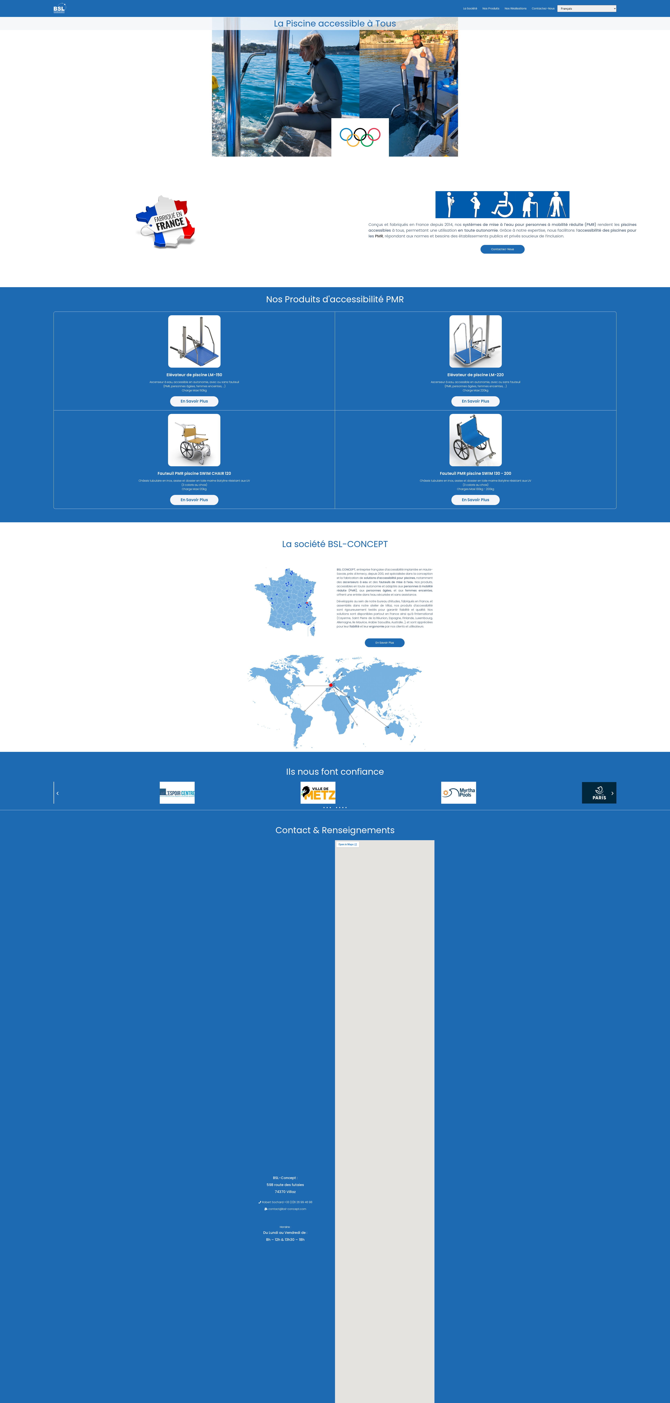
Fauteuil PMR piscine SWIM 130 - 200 (475, 473)
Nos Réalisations (516, 8)
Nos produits (490, 8)
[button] (57, 793)
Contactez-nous (543, 8)
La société (470, 8)
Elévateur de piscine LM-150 (194, 375)
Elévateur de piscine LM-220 (475, 375)
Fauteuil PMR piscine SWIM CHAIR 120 (194, 473)
